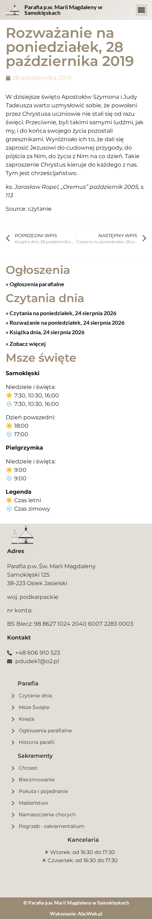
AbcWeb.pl (90, 914)
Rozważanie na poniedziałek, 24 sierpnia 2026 (66, 322)
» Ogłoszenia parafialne (35, 284)
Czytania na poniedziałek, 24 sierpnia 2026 (62, 313)
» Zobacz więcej (26, 343)
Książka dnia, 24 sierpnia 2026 (46, 332)
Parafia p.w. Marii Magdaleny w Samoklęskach (63, 10)
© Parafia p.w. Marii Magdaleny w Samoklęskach (76, 903)
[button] (141, 10)
